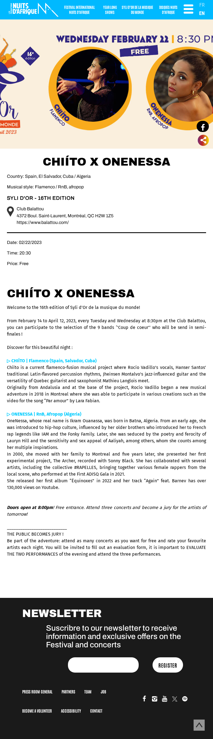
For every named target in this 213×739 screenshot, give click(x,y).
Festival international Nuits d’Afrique (79, 9)
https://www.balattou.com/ (43, 222)
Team (88, 691)
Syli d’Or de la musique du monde (137, 9)
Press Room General (37, 691)
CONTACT (96, 710)
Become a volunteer (37, 710)
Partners (68, 691)
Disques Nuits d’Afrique (168, 9)
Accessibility (71, 710)
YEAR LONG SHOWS (110, 9)
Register (167, 665)
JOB (103, 691)
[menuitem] (202, 5)
